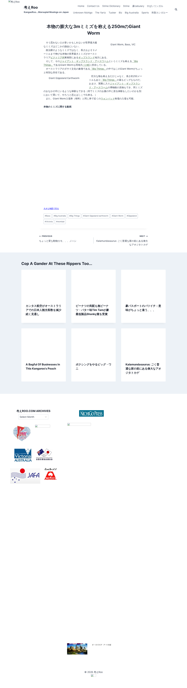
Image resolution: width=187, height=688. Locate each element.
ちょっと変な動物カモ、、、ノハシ (57, 238)
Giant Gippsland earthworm (95, 216)
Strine (126, 6)
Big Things (74, 216)
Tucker (112, 12)
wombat (60, 221)
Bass (47, 216)
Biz (120, 12)
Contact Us (93, 6)
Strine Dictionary (111, 6)
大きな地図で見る (51, 208)
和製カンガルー (160, 12)
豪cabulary (138, 6)
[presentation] (43, 284)
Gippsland (132, 216)
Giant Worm (117, 216)
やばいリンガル (155, 6)
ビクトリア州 (57, 57)
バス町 (86, 65)
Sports (145, 12)
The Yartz (100, 12)
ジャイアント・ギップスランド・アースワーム (84, 61)
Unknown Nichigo (82, 12)
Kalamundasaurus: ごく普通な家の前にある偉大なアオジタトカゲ (122, 240)
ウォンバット (108, 98)
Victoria (49, 221)
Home (81, 6)
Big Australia (132, 12)
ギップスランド (86, 57)
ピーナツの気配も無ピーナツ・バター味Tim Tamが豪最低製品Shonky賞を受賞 (92, 310)
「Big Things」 (98, 68)
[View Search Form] (176, 9)
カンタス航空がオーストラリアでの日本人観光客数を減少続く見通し (43, 310)
